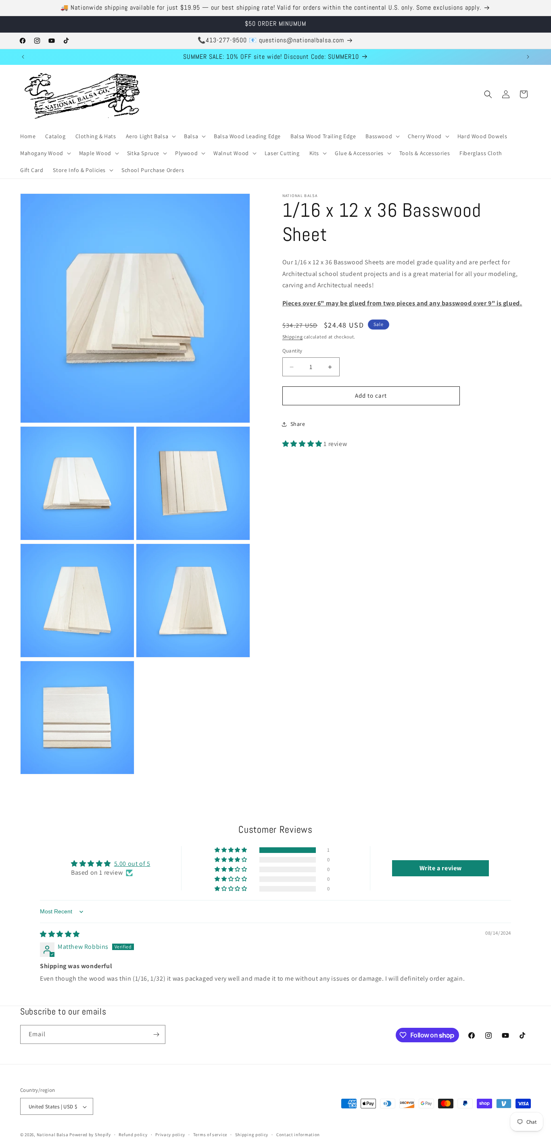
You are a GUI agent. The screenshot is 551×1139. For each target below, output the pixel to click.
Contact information (298, 1134)
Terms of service (210, 1134)
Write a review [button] (441, 868)
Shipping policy (252, 1134)
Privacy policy (170, 1134)
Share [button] (297, 424)
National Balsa (53, 1135)
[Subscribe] (156, 1034)
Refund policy (133, 1134)
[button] (150, 136)
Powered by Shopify (90, 1135)
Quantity (292, 351)
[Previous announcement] (23, 56)
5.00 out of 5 (132, 863)
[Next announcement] (528, 56)
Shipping (292, 337)
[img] (60, 934)
